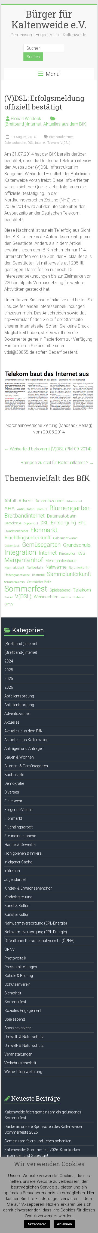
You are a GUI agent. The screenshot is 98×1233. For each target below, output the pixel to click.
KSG (81, 553)
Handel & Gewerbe (19, 844)
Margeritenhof (23, 560)
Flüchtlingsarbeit (18, 827)
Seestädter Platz (39, 582)
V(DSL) (65, 143)
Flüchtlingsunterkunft (27, 538)
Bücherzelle (14, 775)
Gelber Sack (12, 546)
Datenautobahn (15, 143)
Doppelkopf (30, 523)
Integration (20, 552)
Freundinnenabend (20, 836)
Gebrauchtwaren (65, 538)
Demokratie (12, 523)
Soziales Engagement (22, 1010)
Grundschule (76, 545)
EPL (82, 522)
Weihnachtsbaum (73, 597)
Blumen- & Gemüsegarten (26, 766)
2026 (8, 687)
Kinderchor (67, 553)
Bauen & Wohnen (19, 757)
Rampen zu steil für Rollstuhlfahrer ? (57, 462)
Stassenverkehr (17, 1028)
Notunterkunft (78, 567)
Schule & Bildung (18, 975)
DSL (30, 143)
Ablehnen (64, 1224)
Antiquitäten (25, 509)
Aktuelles (12, 722)
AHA (9, 509)
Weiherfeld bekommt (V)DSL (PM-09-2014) (47, 448)
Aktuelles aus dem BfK (64, 124)
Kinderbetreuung (18, 897)
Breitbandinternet (61, 137)
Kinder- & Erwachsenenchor (28, 888)
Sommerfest (25, 589)
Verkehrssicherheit (20, 1063)
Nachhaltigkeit (14, 567)
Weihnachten (46, 596)
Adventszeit (74, 501)
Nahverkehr (35, 567)
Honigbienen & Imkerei (23, 853)
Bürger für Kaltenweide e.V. (49, 19)
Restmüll (38, 575)
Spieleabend (60, 590)
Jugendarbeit (15, 879)
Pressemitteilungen (20, 967)
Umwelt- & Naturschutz (24, 1037)
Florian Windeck (26, 118)
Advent (26, 500)
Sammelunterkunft (69, 574)
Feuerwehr (13, 801)
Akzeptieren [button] (37, 1224)
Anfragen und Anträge (23, 748)
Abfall (10, 500)
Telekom (53, 143)
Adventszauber (49, 500)
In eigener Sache (18, 862)
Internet (40, 143)
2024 (8, 661)
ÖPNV (8, 604)
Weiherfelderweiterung (23, 1071)
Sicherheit (12, 993)
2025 (8, 670)
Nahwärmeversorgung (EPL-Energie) (35, 923)
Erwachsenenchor (16, 531)
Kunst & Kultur (16, 906)
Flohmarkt (43, 530)
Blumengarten (70, 508)
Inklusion (12, 871)
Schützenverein (14, 582)
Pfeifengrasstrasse (17, 575)
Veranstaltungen (18, 1054)
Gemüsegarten (41, 545)
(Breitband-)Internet (22, 124)
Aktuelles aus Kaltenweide (26, 740)
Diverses (11, 792)
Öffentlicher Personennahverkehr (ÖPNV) (39, 940)
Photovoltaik (15, 958)
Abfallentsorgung (19, 696)
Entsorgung (63, 523)
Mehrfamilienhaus (60, 560)
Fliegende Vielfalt (18, 809)
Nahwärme (56, 567)
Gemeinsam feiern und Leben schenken (37, 1141)
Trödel (8, 597)
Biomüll (42, 509)
